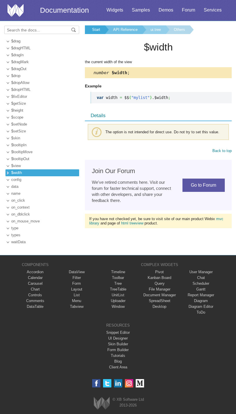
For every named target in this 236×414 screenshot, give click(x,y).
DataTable (35, 306)
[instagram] (129, 383)
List (77, 295)
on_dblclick (20, 214)
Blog (118, 361)
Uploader (118, 301)
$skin (15, 138)
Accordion (35, 272)
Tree (118, 283)
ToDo (201, 312)
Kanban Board (159, 278)
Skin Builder (118, 344)
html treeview (132, 223)
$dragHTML (21, 48)
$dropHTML (21, 89)
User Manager (201, 272)
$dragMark (20, 62)
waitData (18, 242)
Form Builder (118, 350)
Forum (188, 10)
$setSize (18, 131)
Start (96, 29)
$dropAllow (20, 82)
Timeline (118, 272)
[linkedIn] (118, 383)
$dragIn (17, 55)
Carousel (35, 283)
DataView (77, 272)
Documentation (64, 10)
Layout (76, 289)
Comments (35, 301)
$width (16, 173)
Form (76, 283)
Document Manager (159, 295)
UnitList (118, 295)
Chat (201, 278)
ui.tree (156, 29)
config (16, 179)
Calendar (35, 278)
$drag (15, 41)
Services (213, 10)
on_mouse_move (25, 221)
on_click (18, 200)
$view (16, 166)
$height (17, 110)
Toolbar (118, 278)
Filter (77, 278)
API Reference (125, 29)
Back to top (222, 151)
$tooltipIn (18, 145)
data (14, 186)
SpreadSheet (159, 301)
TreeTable (118, 289)
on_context (20, 207)
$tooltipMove (22, 152)
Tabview (76, 306)
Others (179, 29)
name (15, 193)
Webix (102, 403)
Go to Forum (203, 185)
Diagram (201, 301)
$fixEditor (19, 96)
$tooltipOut (20, 159)
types (15, 235)
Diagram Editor (201, 306)
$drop (15, 76)
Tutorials (118, 355)
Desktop (159, 306)
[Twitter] (107, 383)
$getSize (18, 103)
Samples (141, 10)
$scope (17, 117)
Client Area (118, 367)
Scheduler (201, 283)
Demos (166, 10)
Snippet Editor (118, 332)
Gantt (200, 289)
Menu (76, 301)
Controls (35, 295)
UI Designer (118, 338)
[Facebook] (96, 383)
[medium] (140, 383)
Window (118, 306)
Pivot (159, 272)
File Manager (159, 289)
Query (160, 283)
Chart (35, 289)
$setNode (19, 124)
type (14, 228)
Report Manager (201, 295)
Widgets (114, 10)
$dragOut (18, 69)
